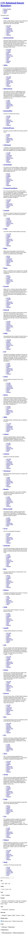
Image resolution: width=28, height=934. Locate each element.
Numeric (8, 32)
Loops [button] (2, 924)
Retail (7, 53)
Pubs (4, 569)
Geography (8, 220)
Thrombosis (6, 471)
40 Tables (8, 498)
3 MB (7, 596)
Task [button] (2, 906)
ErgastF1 (6, 286)
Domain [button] (2, 898)
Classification (9, 29)
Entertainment (9, 426)
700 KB (8, 867)
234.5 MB (8, 26)
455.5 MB (8, 76)
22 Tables (8, 407)
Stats (4, 717)
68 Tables (8, 519)
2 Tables (8, 364)
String (7, 33)
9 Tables (8, 117)
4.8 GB (8, 786)
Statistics (5, 10)
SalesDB (5, 628)
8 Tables (8, 135)
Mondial (5, 489)
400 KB (8, 256)
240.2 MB (8, 459)
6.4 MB (8, 613)
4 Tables (8, 101)
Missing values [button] (4, 918)
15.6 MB (8, 406)
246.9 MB (8, 656)
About (4, 13)
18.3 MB (8, 116)
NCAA (5, 528)
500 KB (8, 173)
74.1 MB (8, 443)
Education (8, 726)
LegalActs (6, 454)
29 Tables (8, 556)
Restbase (6, 590)
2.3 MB (8, 134)
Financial (6, 310)
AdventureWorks (8, 38)
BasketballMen (7, 111)
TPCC (5, 753)
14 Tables (8, 299)
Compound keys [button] (5, 929)
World (5, 862)
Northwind (6, 545)
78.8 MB (8, 321)
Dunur (5, 268)
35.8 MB (8, 533)
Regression (8, 54)
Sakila (5, 607)
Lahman (6, 434)
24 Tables (8, 787)
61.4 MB (8, 383)
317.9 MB (8, 234)
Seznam (5, 670)
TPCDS (5, 774)
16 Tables (8, 615)
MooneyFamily (7, 509)
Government (9, 28)
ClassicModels (7, 164)
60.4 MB (8, 298)
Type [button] (2, 892)
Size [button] (2, 880)
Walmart (6, 840)
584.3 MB (8, 633)
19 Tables (8, 78)
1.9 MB (8, 477)
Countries (6, 210)
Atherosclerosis (7, 88)
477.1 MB (8, 423)
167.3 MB (8, 850)
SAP (4, 645)
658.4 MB (8, 723)
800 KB (8, 275)
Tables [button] (2, 886)
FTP (4, 352)
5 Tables (8, 460)
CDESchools (7, 145)
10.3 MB (8, 705)
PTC (4, 735)
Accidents (6, 18)
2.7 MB (8, 828)
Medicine (8, 103)
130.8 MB (8, 340)
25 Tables (8, 444)
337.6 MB (8, 199)
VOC (5, 816)
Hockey (5, 395)
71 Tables (8, 50)
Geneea (5, 376)
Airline (5, 65)
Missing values (9, 31)
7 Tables (8, 425)
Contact (5, 11)
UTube (5, 799)
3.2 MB (8, 100)
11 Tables (8, 577)
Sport (7, 118)
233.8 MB (8, 49)
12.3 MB (8, 152)
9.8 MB (8, 218)
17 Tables (8, 277)
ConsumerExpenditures (10, 188)
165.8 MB (8, 761)
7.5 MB (8, 363)
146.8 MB (8, 681)
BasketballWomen (8, 128)
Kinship (8, 278)
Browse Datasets (7, 9)
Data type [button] (3, 912)
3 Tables (8, 27)
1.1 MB (8, 554)
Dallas (5, 248)
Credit (5, 228)
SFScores (6, 693)
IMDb (5, 417)
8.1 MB (8, 744)
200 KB (8, 806)
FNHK (5, 333)
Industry (8, 808)
